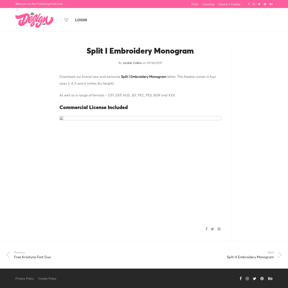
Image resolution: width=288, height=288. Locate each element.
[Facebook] (248, 3)
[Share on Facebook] (206, 229)
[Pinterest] (265, 3)
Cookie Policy (47, 278)
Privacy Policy (24, 278)
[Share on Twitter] (212, 229)
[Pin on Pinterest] (219, 229)
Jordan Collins (132, 63)
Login (81, 19)
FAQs (194, 4)
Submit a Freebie (229, 4)
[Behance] (271, 3)
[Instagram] (254, 3)
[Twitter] (259, 3)
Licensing (208, 4)
